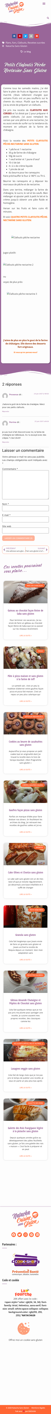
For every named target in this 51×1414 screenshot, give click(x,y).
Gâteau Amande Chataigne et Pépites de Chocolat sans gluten (25, 1001)
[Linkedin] (37, 1234)
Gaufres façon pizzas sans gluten (25, 810)
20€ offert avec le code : (25, 1298)
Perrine (12, 422)
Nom (5, 504)
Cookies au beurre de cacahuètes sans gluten (25, 743)
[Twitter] (19, 1234)
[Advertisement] (25, 1373)
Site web (6, 526)
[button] (44, 3)
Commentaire (10, 469)
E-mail (6, 515)
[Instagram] (25, 1234)
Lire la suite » (26, 635)
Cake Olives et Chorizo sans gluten (25, 872)
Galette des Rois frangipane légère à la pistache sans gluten (25, 1129)
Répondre (5, 411)
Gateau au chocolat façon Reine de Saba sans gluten (25, 612)
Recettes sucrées (36, 42)
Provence (13, 394)
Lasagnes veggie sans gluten (25, 1068)
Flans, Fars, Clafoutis (16, 42)
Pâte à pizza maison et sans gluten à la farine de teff (25, 677)
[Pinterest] (31, 1234)
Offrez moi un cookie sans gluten (25, 1339)
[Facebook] (13, 1234)
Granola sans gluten (25, 935)
